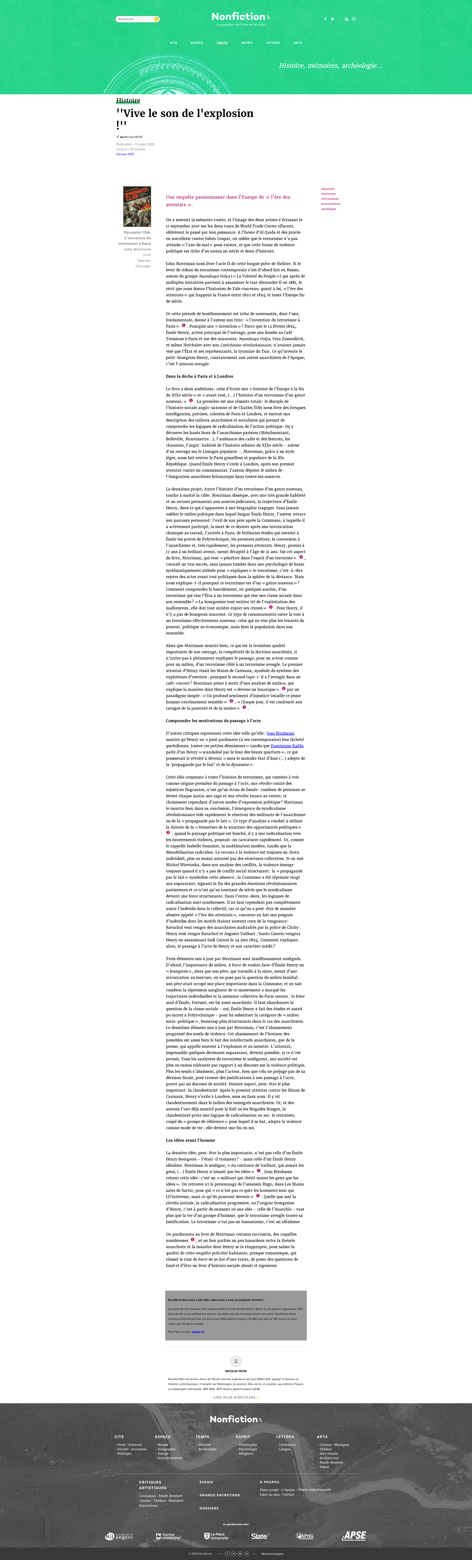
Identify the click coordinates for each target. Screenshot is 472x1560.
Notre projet (269, 1490)
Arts (298, 43)
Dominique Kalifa (287, 746)
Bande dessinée (331, 1462)
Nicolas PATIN (133, 137)
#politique (328, 209)
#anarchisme (330, 204)
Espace (197, 43)
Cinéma (326, 1445)
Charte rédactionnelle (314, 1490)
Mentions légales (273, 1554)
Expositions (148, 1506)
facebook (325, 19)
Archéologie (207, 1449)
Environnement (170, 1458)
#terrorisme (330, 199)
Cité (173, 43)
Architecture (329, 1458)
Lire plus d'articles (235, 1397)
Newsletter (353, 19)
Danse (324, 1467)
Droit (121, 1445)
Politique (124, 1454)
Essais (206, 1482)
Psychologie (248, 1449)
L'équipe (288, 1490)
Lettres (273, 43)
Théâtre (326, 1449)
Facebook (227, 1553)
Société (123, 1449)
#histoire (327, 189)
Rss (346, 19)
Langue (284, 1449)
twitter (332, 19)
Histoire (204, 1445)
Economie (139, 1449)
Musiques (341, 1445)
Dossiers (209, 1508)
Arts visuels (329, 1454)
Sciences (135, 1445)
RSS (240, 1553)
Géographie (167, 1449)
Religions (246, 1454)
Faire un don (270, 1495)
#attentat (328, 194)
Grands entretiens (220, 1495)
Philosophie (248, 1445)
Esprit (247, 43)
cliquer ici (198, 1332)
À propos (270, 1482)
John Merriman (137, 249)
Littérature (287, 1445)
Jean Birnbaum (280, 733)
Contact (288, 1494)
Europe (163, 1454)
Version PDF (125, 154)
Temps (222, 43)
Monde (163, 1445)
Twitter (233, 1553)
